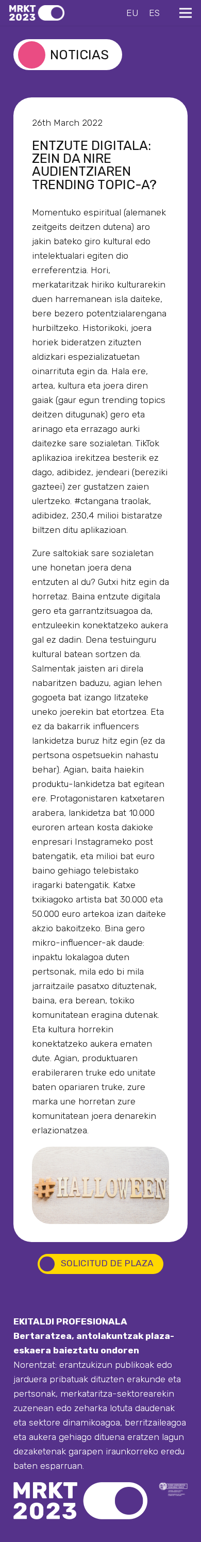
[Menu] (185, 13)
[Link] (36, 13)
